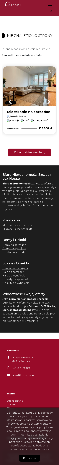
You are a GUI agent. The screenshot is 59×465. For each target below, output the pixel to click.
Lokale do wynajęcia (15, 268)
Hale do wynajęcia (13, 275)
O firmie (11, 404)
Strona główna (15, 400)
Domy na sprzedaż (14, 244)
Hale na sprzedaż (13, 272)
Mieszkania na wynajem (17, 228)
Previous (10, 102)
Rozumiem (29, 458)
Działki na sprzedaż (14, 252)
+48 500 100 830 (21, 368)
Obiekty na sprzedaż (15, 279)
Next (49, 102)
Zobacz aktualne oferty (29, 152)
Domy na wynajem (14, 248)
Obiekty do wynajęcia (15, 282)
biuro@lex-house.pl (23, 375)
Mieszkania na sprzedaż (17, 225)
